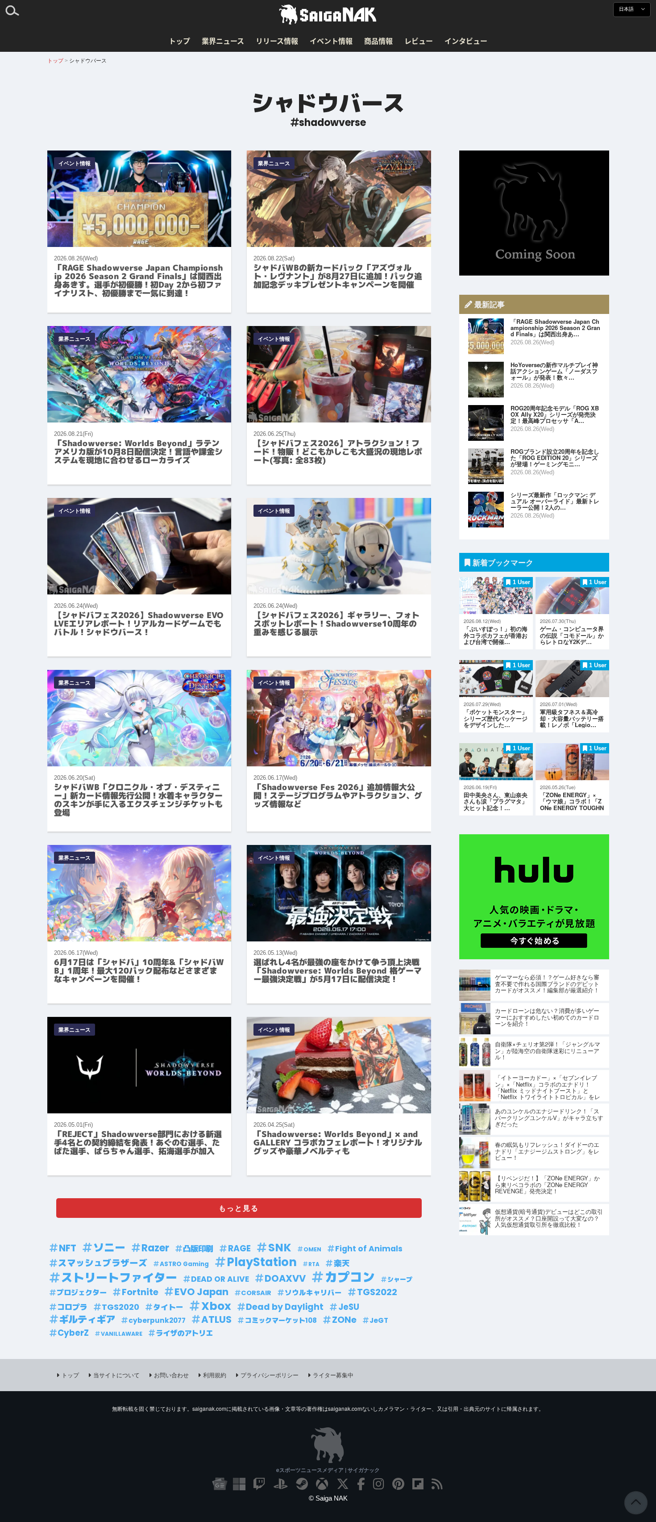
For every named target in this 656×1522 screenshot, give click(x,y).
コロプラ (72, 1307)
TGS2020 (120, 1307)
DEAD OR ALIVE (220, 1279)
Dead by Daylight (285, 1307)
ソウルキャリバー (313, 1292)
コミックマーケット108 (281, 1320)
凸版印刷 (198, 1248)
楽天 (342, 1263)
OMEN (312, 1249)
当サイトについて (116, 1375)
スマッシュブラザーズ (102, 1263)
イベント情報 (331, 40)
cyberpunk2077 (157, 1320)
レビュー (418, 40)
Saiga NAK (328, 14)
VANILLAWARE (121, 1334)
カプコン (350, 1277)
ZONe (344, 1319)
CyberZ (73, 1332)
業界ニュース (223, 40)
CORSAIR (256, 1292)
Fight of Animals (369, 1248)
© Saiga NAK (328, 1498)
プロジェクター (82, 1293)
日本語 (627, 9)
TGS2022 (377, 1292)
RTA (314, 1264)
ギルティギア (87, 1319)
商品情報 (378, 40)
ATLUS (216, 1319)
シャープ (399, 1279)
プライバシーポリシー (270, 1375)
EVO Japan (201, 1292)
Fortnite (140, 1292)
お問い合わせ (171, 1375)
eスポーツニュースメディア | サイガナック (328, 1470)
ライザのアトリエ (184, 1333)
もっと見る (239, 1208)
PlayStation (262, 1262)
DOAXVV (285, 1278)
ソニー (109, 1248)
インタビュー (465, 40)
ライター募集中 (333, 1375)
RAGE (239, 1248)
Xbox (216, 1306)
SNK (279, 1248)
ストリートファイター (119, 1277)
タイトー (168, 1307)
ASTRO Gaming (184, 1264)
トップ (179, 40)
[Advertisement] (534, 213)
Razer (155, 1248)
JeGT (379, 1320)
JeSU (348, 1307)
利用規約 (214, 1375)
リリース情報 (277, 40)
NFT (67, 1248)
